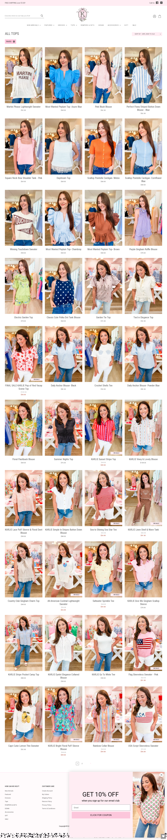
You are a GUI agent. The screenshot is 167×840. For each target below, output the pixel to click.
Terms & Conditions (48, 808)
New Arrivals (33, 25)
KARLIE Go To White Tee (103, 674)
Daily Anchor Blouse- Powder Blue (143, 385)
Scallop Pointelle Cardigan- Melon (103, 178)
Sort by (138, 34)
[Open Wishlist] (163, 836)
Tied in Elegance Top (143, 317)
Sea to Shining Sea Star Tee (103, 529)
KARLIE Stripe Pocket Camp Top (23, 674)
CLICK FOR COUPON (101, 815)
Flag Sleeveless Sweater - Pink (143, 674)
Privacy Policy (46, 805)
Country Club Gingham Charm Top (23, 600)
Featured (48, 25)
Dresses (62, 25)
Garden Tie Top (103, 317)
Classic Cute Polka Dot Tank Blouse (63, 317)
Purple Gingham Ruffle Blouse (143, 249)
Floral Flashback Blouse (23, 459)
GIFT (126, 25)
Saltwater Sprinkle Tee (103, 600)
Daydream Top (63, 178)
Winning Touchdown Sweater (23, 249)
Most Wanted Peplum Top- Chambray (63, 249)
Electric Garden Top (23, 317)
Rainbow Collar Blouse (103, 745)
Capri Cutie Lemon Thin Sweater (23, 745)
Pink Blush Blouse (103, 106)
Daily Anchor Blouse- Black (63, 385)
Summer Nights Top (63, 459)
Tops (73, 25)
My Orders (45, 794)
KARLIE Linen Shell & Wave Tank (143, 529)
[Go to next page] (90, 763)
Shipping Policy (47, 798)
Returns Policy (47, 801)
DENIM (101, 25)
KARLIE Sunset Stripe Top (103, 459)
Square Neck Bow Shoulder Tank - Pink (23, 178)
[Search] (41, 16)
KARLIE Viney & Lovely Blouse (143, 459)
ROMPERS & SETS (87, 25)
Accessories (113, 25)
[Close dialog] (161, 775)
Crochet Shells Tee (103, 385)
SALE (134, 25)
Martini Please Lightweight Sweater (24, 106)
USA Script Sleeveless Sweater (143, 745)
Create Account (47, 791)
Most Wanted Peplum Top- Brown (103, 249)
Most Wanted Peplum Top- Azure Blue (63, 106)
